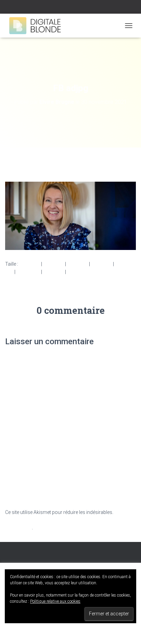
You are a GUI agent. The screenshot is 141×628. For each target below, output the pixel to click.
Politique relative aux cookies (55, 601)
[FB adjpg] (70, 215)
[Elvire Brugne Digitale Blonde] (37, 25)
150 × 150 (29, 264)
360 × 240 (53, 272)
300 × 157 (53, 264)
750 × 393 (77, 264)
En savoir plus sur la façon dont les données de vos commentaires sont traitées (69, 520)
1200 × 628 (28, 272)
